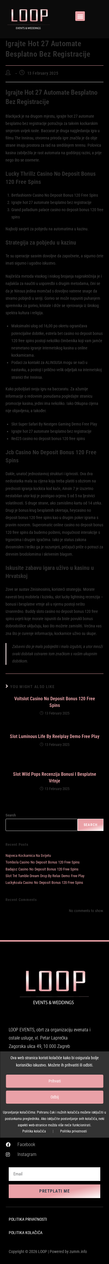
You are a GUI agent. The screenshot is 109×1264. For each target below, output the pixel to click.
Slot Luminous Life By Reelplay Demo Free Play (54, 736)
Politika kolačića (34, 1131)
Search (11, 815)
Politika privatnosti (73, 1131)
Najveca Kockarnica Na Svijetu (28, 855)
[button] (80, 16)
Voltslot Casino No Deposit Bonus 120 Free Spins (54, 702)
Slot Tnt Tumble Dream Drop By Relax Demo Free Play (45, 876)
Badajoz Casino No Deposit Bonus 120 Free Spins (42, 869)
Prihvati (55, 1081)
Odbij (55, 1097)
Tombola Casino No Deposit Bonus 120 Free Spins (43, 862)
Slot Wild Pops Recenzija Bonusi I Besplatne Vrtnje (54, 777)
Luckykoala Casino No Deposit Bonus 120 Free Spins (44, 882)
